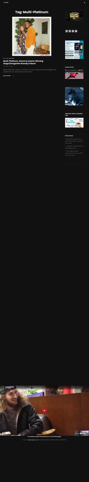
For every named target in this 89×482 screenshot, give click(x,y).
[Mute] (80, 70)
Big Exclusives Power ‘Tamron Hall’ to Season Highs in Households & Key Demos (74, 141)
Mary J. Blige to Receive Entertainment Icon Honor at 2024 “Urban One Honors (74, 153)
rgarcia (11, 66)
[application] (74, 74)
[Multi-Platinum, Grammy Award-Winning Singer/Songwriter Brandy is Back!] (31, 36)
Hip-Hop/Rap (10, 58)
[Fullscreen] (82, 70)
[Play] (65, 70)
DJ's (4, 58)
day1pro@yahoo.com (33, 440)
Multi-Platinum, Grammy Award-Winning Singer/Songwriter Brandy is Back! (23, 62)
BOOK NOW (9, 76)
